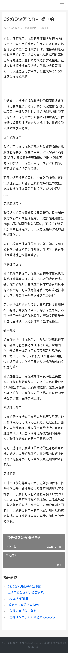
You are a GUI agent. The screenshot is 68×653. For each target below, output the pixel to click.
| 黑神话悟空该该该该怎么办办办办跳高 (33, 617)
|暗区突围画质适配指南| (24, 605)
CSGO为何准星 (18, 599)
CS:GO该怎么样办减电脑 (24, 587)
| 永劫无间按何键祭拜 (22, 611)
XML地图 (35, 647)
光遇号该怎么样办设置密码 (26, 593)
